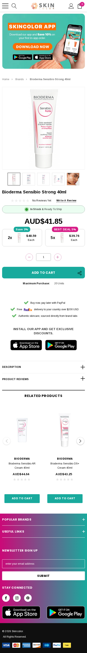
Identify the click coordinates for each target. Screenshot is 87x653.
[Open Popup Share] (79, 273)
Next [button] (80, 441)
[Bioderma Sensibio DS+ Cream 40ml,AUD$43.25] (65, 430)
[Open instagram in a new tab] (17, 598)
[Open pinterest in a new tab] (28, 598)
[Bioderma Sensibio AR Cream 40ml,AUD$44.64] (22, 430)
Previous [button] (6, 441)
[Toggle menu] (5, 6)
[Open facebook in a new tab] (6, 598)
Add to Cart (22, 498)
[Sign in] (71, 5)
